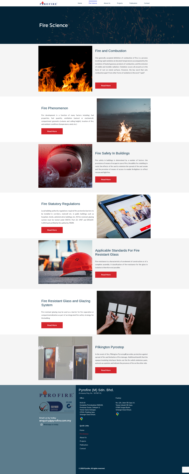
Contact (147, 3)
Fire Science (93, 3)
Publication (133, 3)
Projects (120, 3)
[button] (106, 86)
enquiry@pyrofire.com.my (55, 420)
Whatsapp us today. (51, 424)
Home (80, 3)
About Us (107, 3)
